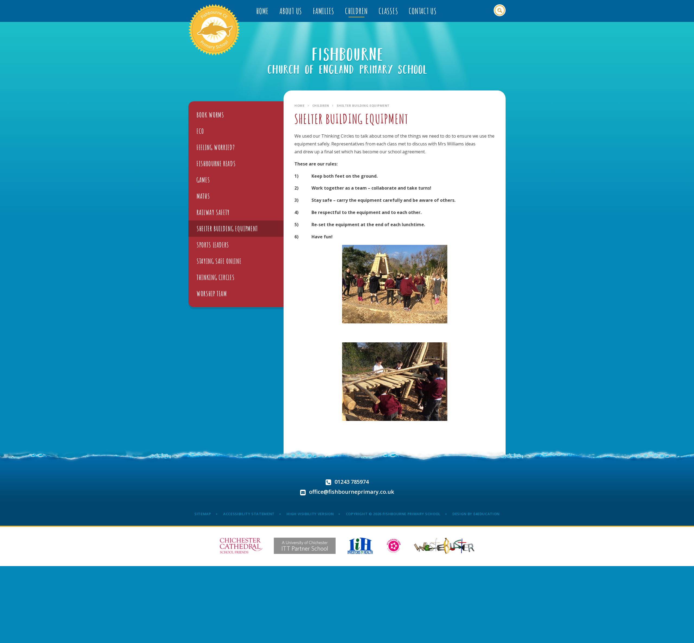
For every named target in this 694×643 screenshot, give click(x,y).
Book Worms (210, 115)
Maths (203, 196)
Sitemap (202, 513)
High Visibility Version (310, 513)
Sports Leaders (213, 245)
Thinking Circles (215, 277)
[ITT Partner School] (305, 546)
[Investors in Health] (360, 546)
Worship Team (212, 293)
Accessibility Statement (249, 513)
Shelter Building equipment (363, 105)
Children (320, 105)
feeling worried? (216, 147)
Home (299, 105)
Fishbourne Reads (216, 163)
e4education (486, 513)
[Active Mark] (394, 546)
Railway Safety (213, 212)
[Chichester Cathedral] (241, 546)
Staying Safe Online (219, 261)
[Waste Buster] (444, 546)
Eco (200, 131)
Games (203, 180)
